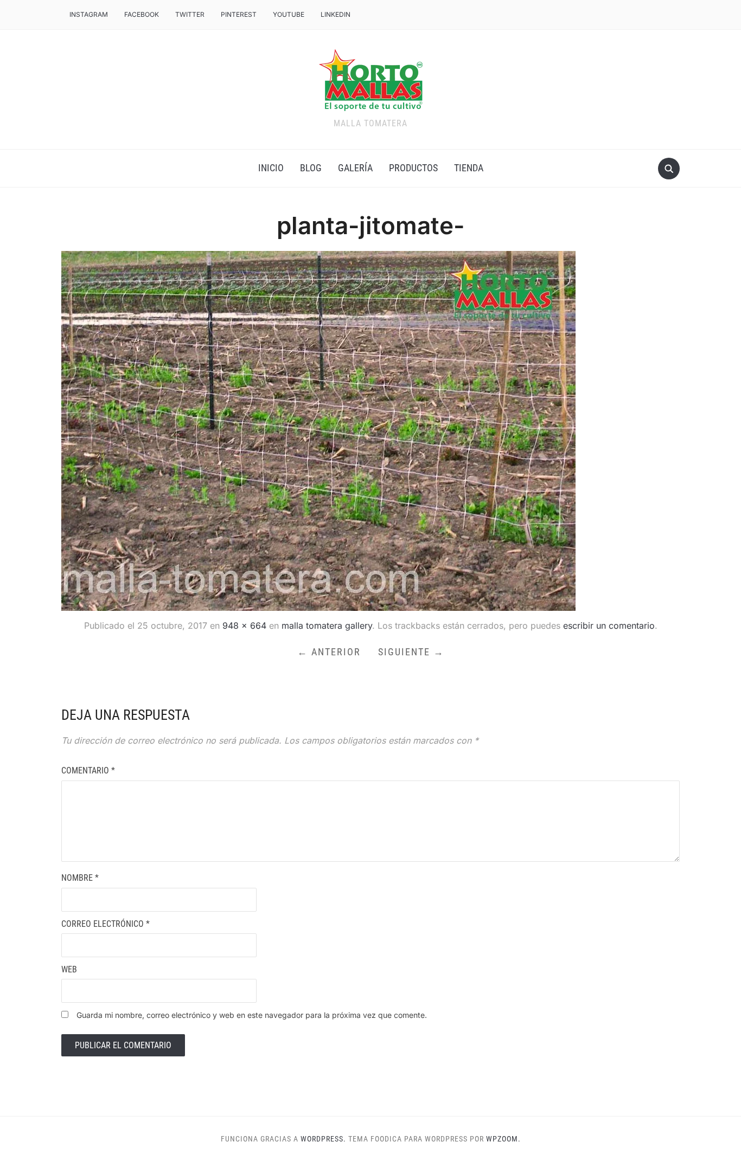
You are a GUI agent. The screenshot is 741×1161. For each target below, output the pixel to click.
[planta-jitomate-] (318, 429)
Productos (413, 167)
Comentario (88, 770)
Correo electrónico (105, 924)
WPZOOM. (503, 1138)
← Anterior (329, 651)
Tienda (468, 167)
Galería (355, 167)
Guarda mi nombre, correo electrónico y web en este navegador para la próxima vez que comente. (251, 1015)
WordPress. (323, 1138)
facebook (141, 14)
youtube (288, 14)
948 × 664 (244, 625)
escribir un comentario (609, 625)
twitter (190, 14)
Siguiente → (411, 651)
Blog (311, 167)
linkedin (335, 14)
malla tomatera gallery (327, 625)
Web (69, 969)
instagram (88, 14)
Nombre (80, 878)
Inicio (271, 167)
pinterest (239, 14)
